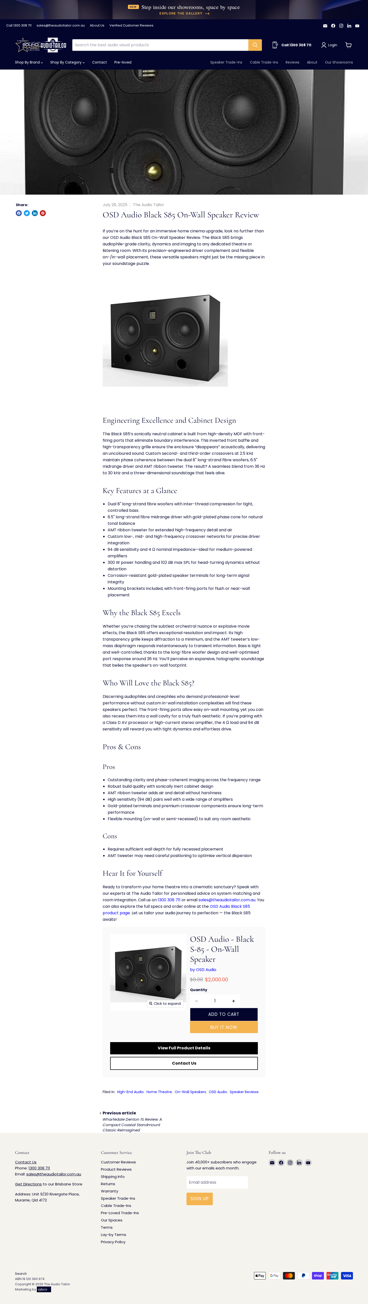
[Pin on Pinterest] (43, 213)
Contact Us (184, 1063)
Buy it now (223, 1027)
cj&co (42, 1289)
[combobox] (160, 45)
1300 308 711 (169, 900)
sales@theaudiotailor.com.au (61, 26)
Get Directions (28, 1184)
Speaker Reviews (244, 1091)
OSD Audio (218, 1091)
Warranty (109, 1191)
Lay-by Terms (113, 1234)
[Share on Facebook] (19, 213)
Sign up (200, 1199)
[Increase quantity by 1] (233, 1001)
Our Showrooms (339, 62)
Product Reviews (116, 1169)
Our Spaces (111, 1220)
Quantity (198, 990)
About (312, 62)
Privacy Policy (113, 1241)
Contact (99, 62)
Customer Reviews (118, 1162)
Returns (108, 1183)
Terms (107, 1227)
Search (21, 1273)
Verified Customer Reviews (131, 26)
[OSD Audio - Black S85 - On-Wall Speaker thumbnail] (119, 1025)
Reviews (292, 62)
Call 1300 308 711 (19, 26)
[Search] (255, 45)
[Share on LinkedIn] (35, 213)
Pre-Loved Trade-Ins (120, 1212)
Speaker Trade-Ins (226, 62)
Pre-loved (122, 62)
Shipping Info (113, 1176)
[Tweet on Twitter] (27, 213)
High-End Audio (130, 1091)
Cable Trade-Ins (264, 62)
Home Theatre (159, 1091)
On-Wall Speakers (190, 1091)
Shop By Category (66, 62)
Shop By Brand (28, 62)
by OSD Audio (203, 970)
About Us (97, 26)
